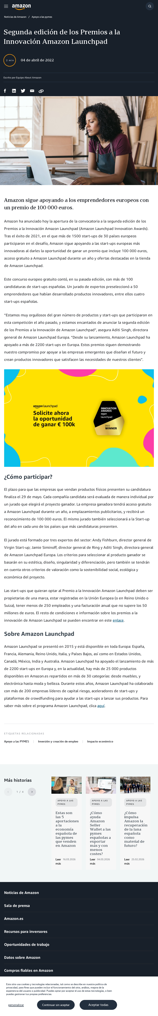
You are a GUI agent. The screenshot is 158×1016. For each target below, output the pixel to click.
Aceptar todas (98, 1005)
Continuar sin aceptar (56, 1005)
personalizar (16, 1005)
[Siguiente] (32, 792)
